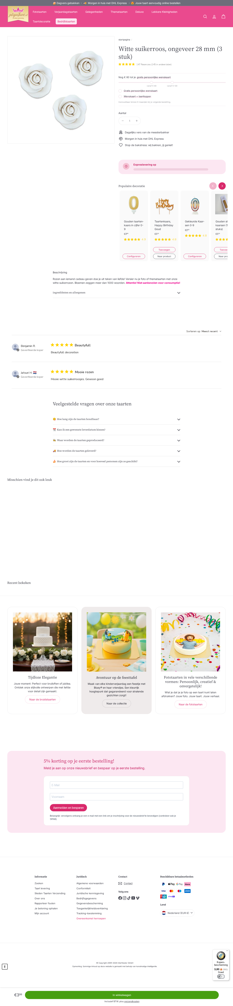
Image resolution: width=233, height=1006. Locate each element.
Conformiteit (83, 888)
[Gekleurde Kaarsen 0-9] (194, 217)
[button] (5, 967)
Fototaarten (39, 11)
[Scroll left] (213, 186)
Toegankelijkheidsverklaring (92, 908)
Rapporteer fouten (45, 903)
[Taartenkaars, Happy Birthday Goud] (164, 219)
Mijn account (42, 913)
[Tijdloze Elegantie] (42, 642)
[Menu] (227, 951)
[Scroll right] (222, 186)
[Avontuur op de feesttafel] (116, 642)
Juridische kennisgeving (90, 893)
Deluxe (139, 11)
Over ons (40, 898)
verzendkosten (131, 1001)
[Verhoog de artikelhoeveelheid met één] (137, 121)
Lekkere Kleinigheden (164, 11)
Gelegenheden (94, 11)
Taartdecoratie (41, 21)
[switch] (221, 976)
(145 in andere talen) (161, 64)
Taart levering (42, 888)
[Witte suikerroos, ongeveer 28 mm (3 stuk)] (24, 521)
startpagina (124, 39)
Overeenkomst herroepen (91, 918)
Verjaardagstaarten (65, 11)
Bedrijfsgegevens (86, 898)
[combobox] (203, 331)
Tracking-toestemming (89, 913)
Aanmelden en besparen (68, 807)
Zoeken (39, 883)
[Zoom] (60, 89)
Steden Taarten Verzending (50, 893)
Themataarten (119, 11)
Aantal (122, 113)
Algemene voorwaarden (90, 883)
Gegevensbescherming (89, 903)
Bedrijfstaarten (66, 21)
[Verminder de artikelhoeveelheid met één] (123, 121)
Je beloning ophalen (46, 908)
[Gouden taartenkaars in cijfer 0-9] (133, 219)
